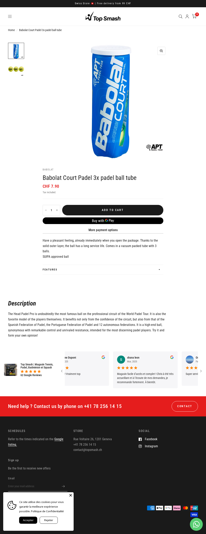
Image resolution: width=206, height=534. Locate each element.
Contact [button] (184, 406)
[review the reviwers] (97, 358)
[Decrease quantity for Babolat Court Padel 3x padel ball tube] (46, 210)
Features (50, 269)
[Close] (71, 495)
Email (11, 478)
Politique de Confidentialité (47, 511)
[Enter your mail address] (63, 486)
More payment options (103, 230)
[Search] (180, 16)
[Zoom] (161, 51)
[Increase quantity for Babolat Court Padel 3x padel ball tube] (57, 210)
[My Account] (187, 16)
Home (11, 30)
